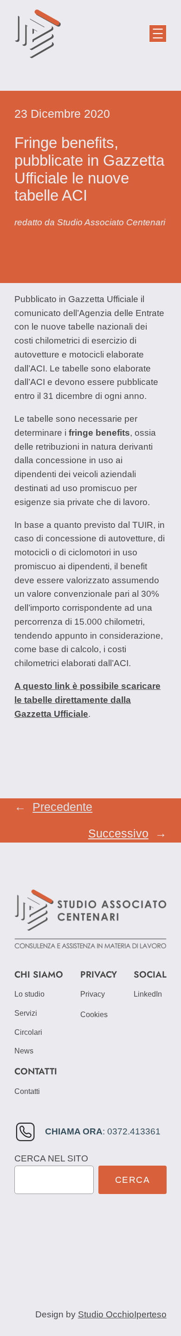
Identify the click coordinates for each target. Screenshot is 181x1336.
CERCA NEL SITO (51, 1158)
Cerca (132, 1180)
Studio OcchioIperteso (122, 1314)
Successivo (118, 833)
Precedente (62, 807)
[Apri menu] (158, 33)
